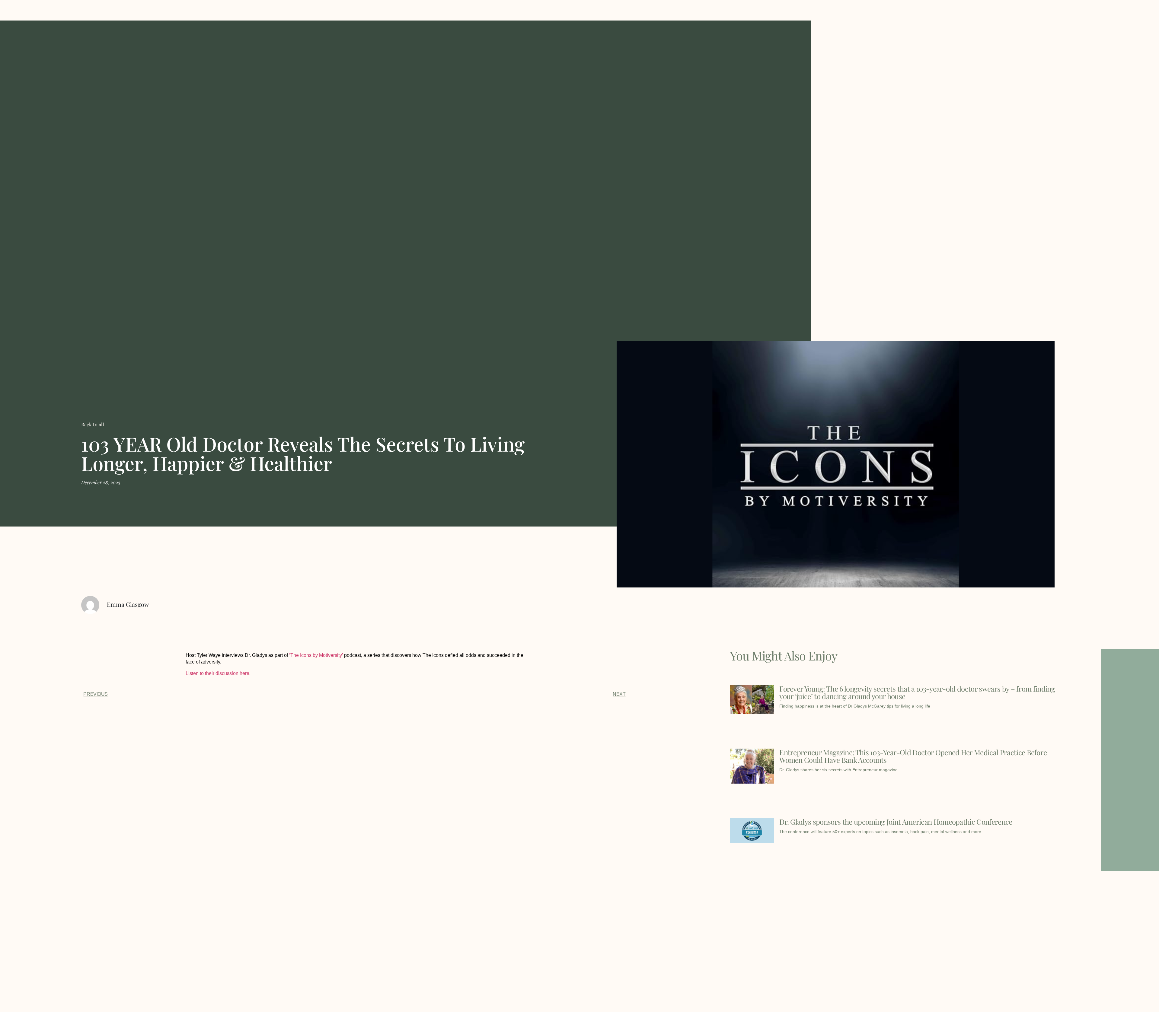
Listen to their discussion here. (218, 673)
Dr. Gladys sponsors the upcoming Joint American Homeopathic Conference (895, 821)
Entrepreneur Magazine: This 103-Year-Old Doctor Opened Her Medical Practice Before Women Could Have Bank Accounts (913, 756)
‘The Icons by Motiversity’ (316, 655)
